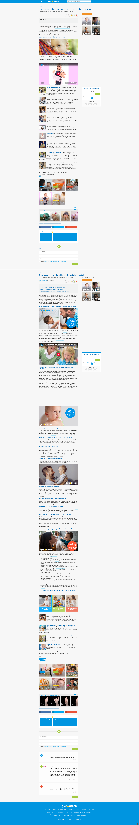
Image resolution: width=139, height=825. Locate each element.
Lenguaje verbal (42, 186)
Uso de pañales (41, 223)
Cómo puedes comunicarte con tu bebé (45, 674)
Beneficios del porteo (51, 98)
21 (55, 239)
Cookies (54, 809)
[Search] (90, 1)
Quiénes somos (47, 809)
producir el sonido (50, 389)
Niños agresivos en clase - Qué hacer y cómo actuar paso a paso (96, 33)
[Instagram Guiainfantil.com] (91, 103)
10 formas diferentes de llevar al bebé (55, 142)
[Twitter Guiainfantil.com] (94, 103)
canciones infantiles (46, 573)
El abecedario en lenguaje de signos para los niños (49, 695)
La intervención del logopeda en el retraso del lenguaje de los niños (72, 674)
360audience (72, 822)
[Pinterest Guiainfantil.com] (89, 103)
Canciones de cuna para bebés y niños (71, 189)
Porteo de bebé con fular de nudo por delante (45, 203)
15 (55, 237)
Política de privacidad (62, 809)
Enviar (75, 749)
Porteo (56, 172)
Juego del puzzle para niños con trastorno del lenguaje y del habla (61, 615)
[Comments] (76, 15)
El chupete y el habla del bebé (53, 644)
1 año (74, 236)
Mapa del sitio (92, 809)
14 (49, 237)
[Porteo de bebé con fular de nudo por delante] (45, 204)
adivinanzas (50, 450)
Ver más (75, 796)
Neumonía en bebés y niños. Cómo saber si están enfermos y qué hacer (95, 23)
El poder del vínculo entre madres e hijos (58, 203)
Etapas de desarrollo (48, 223)
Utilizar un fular (50, 133)
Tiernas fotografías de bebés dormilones (47, 210)
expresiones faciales (65, 375)
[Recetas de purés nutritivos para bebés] (58, 191)
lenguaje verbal (53, 556)
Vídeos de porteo (50, 125)
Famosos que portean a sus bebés (54, 163)
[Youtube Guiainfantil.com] (96, 103)
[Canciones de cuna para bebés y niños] (72, 191)
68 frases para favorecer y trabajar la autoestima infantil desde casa (86, 32)
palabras (65, 332)
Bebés (40, 6)
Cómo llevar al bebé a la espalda (53, 107)
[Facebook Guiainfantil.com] (86, 103)
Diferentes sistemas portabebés (53, 152)
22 (61, 239)
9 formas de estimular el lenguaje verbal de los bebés (45, 189)
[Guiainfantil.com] (53, 2)
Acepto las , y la (53, 261)
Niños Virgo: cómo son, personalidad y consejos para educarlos (86, 23)
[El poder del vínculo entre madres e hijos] (58, 204)
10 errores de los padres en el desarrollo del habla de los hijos (60, 636)
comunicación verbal (65, 302)
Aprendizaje (57, 708)
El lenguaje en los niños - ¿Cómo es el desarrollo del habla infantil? (45, 687)
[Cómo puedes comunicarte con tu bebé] (45, 676)
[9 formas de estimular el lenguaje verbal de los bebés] (45, 191)
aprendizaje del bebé (63, 296)
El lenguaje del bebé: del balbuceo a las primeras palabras (58, 687)
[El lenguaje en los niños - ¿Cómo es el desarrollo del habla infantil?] (45, 689)
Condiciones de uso (56, 261)
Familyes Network (61, 819)
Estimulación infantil (50, 708)
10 (61, 236)
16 (61, 237)
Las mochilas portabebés (52, 116)
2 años (74, 239)
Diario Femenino (78, 819)
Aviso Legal (71, 809)
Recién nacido (55, 223)
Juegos (68, 685)
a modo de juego (60, 340)
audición (43, 587)
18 (74, 237)
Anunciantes (84, 809)
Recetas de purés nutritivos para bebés (57, 189)
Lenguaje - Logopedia (70, 671)
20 (49, 239)
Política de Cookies (63, 261)
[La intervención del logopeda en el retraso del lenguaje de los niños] (72, 676)
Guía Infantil (69, 819)
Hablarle (41, 461)
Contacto (77, 809)
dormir (47, 33)
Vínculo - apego (56, 200)
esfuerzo (75, 501)
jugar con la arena (50, 518)
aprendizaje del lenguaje (59, 335)
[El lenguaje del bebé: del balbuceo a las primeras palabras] (58, 689)
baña (74, 442)
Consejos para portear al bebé (53, 87)
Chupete (59, 223)
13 (43, 237)
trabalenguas (58, 450)
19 (43, 239)
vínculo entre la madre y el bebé (62, 28)
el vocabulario (51, 582)
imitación (57, 561)
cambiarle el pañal (60, 568)
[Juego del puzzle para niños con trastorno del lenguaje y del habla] (72, 689)
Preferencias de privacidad (48, 261)
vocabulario (53, 434)
